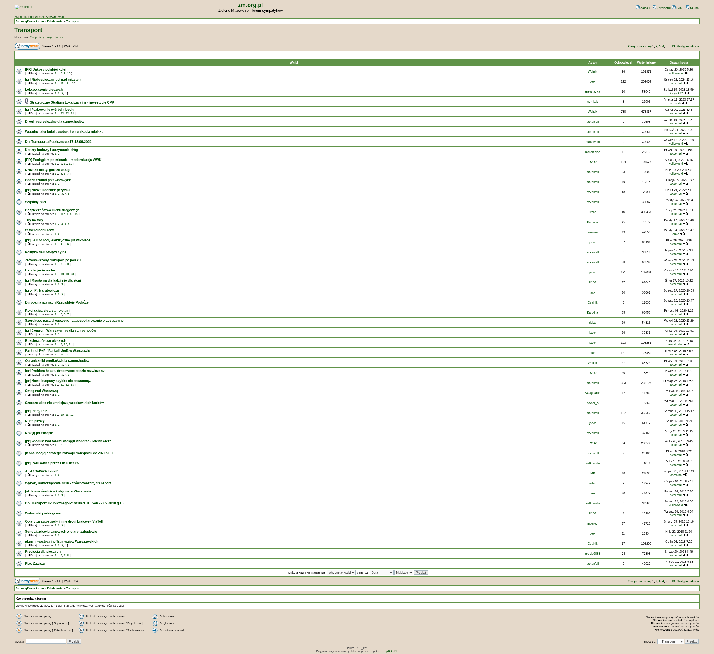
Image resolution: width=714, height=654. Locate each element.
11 (62, 83)
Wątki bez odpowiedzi (29, 16)
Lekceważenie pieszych (44, 90)
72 (62, 113)
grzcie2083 (592, 553)
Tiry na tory (34, 220)
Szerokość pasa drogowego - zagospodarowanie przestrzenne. (74, 321)
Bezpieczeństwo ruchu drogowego (52, 210)
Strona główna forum (30, 21)
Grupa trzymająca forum (46, 37)
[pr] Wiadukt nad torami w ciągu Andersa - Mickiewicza (68, 441)
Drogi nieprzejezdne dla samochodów (54, 122)
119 (75, 213)
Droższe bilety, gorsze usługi (47, 170)
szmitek (592, 101)
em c (675, 233)
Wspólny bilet (35, 202)
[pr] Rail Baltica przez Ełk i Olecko (52, 463)
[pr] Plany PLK (36, 411)
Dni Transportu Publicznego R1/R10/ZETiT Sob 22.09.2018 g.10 (74, 503)
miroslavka (592, 91)
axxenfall (676, 83)
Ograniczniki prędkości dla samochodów (57, 361)
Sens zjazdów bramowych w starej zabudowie (61, 531)
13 (72, 83)
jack (592, 292)
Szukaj (694, 7)
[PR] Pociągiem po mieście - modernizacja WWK (63, 160)
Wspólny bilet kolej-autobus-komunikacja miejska (64, 132)
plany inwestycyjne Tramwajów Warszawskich (61, 542)
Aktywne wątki (55, 16)
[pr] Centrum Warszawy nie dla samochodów (60, 331)
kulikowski (676, 73)
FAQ (679, 7)
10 (69, 73)
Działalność (55, 21)
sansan (593, 232)
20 (72, 274)
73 (67, 113)
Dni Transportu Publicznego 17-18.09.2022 (58, 142)
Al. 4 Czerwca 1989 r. (41, 471)
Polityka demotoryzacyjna (45, 252)
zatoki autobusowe (40, 230)
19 (673, 46)
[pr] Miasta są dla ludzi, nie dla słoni (53, 280)
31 (62, 384)
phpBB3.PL (390, 651)
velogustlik (592, 393)
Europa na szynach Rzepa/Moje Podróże (57, 302)
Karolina (592, 222)
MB (592, 473)
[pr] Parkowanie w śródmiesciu (49, 110)
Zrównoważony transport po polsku (53, 260)
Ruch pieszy (35, 421)
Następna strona (688, 46)
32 (67, 384)
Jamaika (676, 475)
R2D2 (593, 162)
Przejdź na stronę (640, 46)
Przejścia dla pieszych (43, 552)
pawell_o (593, 403)
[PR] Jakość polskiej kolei (45, 69)
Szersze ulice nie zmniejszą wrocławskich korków (64, 403)
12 (67, 83)
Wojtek (592, 71)
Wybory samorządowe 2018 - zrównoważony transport (68, 483)
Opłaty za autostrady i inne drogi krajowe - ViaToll (64, 521)
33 (72, 384)
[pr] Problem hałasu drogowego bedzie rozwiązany (65, 371)
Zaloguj (645, 7)
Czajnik (593, 302)
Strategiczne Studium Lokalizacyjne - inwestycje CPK (72, 102)
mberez (592, 523)
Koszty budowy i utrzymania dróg (51, 150)
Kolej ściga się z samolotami (47, 310)
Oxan (592, 212)
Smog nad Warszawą (41, 391)
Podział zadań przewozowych (48, 180)
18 (62, 274)
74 (72, 113)
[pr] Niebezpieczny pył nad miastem (53, 79)
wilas (592, 483)
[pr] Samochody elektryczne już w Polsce (57, 240)
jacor (592, 242)
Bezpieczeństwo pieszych (45, 341)
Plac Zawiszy (35, 564)
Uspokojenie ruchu (40, 270)
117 (63, 213)
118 (69, 213)
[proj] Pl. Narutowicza (42, 290)
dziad (592, 322)
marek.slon (592, 151)
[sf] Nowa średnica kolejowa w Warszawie (58, 491)
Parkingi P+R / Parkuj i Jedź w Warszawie (57, 351)
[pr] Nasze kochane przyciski (48, 190)
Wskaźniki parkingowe (43, 513)
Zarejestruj (663, 7)
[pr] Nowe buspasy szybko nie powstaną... (58, 381)
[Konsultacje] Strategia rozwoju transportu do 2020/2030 (69, 453)
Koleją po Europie (39, 433)
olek (592, 81)
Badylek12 (676, 93)
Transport (72, 21)
